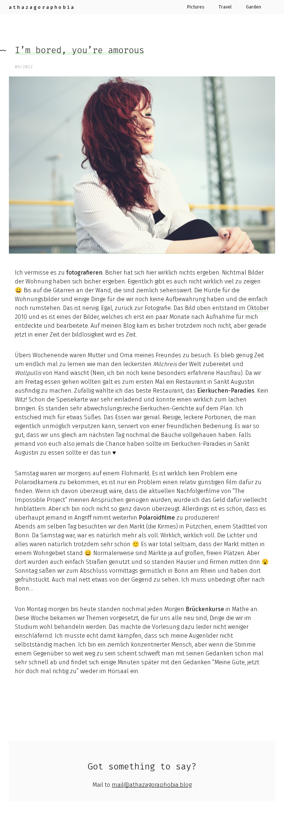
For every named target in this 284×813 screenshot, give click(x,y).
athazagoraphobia (42, 7)
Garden (253, 7)
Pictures (195, 7)
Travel (225, 7)
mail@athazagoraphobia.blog (152, 784)
